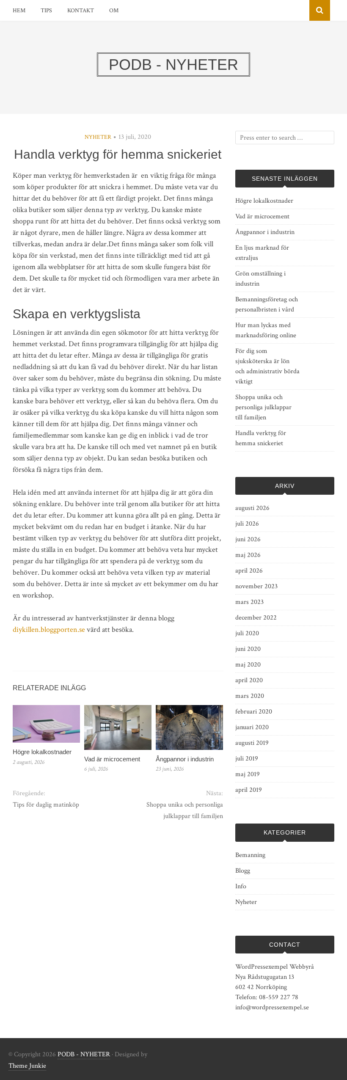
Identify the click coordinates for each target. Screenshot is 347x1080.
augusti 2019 (252, 742)
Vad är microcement (112, 759)
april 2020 (249, 680)
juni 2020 (248, 649)
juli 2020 (247, 633)
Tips (46, 10)
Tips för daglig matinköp (46, 804)
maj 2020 (248, 664)
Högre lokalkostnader (42, 751)
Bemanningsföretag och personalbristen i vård (266, 304)
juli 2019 (246, 758)
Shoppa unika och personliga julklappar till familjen (184, 810)
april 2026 (249, 570)
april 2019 (248, 789)
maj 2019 (247, 774)
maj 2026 (248, 555)
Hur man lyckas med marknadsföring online (265, 330)
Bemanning (250, 855)
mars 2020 (249, 696)
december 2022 (256, 617)
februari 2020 (253, 711)
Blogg (242, 870)
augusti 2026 (252, 508)
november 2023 (256, 586)
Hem (19, 10)
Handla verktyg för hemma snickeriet (260, 438)
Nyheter (98, 137)
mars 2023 (249, 602)
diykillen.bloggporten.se (49, 629)
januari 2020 (252, 727)
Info (240, 886)
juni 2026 (248, 539)
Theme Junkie (27, 1065)
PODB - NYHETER (84, 1054)
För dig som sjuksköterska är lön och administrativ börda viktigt (267, 366)
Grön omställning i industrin (260, 278)
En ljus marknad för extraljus (262, 252)
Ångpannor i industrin (185, 759)
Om (113, 10)
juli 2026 (247, 523)
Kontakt (80, 10)
